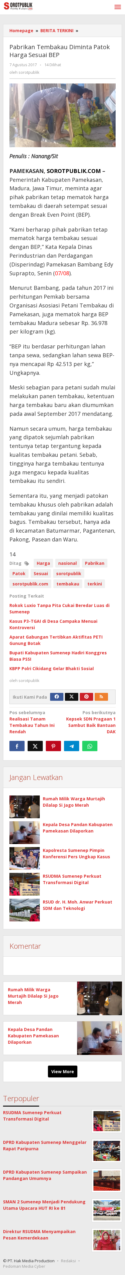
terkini (94, 584)
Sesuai (41, 573)
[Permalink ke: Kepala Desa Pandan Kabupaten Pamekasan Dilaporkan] (24, 832)
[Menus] (117, 7)
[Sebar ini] (17, 746)
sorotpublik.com (30, 584)
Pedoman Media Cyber (24, 1266)
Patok (18, 573)
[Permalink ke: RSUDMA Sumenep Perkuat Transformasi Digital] (24, 884)
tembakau (67, 584)
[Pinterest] (86, 697)
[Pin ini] (53, 746)
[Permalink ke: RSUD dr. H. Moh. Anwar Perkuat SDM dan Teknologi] (24, 910)
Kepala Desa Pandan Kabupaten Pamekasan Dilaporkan (33, 1035)
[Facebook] (56, 697)
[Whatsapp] (89, 746)
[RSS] (101, 697)
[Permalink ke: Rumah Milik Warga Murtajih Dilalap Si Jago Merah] (24, 806)
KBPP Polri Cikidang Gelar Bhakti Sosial (51, 668)
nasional (67, 563)
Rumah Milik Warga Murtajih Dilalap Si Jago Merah (33, 996)
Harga (43, 563)
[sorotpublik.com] (30, 5)
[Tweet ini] (35, 746)
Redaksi (68, 1260)
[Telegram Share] (71, 746)
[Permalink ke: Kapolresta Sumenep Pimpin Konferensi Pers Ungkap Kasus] (24, 858)
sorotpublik (68, 573)
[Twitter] (71, 697)
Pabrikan (94, 563)
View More (62, 1071)
